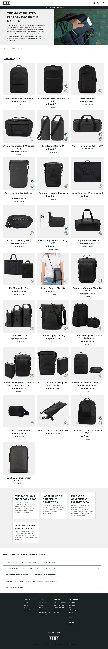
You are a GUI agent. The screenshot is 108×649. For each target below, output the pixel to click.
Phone (26, 602)
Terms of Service (57, 644)
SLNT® (37, 644)
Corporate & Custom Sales (61, 607)
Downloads (72, 615)
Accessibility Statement (70, 644)
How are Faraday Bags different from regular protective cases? (32, 581)
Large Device (27, 610)
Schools (56, 612)
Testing (71, 612)
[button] (36, 3)
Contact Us (72, 605)
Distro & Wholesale (59, 605)
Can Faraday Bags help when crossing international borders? (31, 575)
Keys (25, 607)
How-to (41, 607)
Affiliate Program (73, 610)
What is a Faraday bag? (15, 587)
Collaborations (58, 610)
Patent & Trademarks (44, 615)
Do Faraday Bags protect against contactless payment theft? (31, 562)
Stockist (71, 622)
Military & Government (60, 602)
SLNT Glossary (43, 610)
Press (70, 617)
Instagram (57, 632)
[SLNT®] (6, 3)
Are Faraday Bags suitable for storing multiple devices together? (32, 568)
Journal (41, 605)
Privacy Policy (46, 644)
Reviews (71, 620)
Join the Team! (73, 607)
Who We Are (42, 602)
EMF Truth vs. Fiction (44, 612)
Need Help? (72, 602)
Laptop (26, 605)
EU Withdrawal (73, 625)
